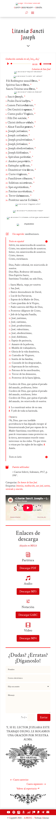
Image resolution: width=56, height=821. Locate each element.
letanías (19, 485)
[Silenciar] (40, 64)
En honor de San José (27, 482)
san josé (39, 485)
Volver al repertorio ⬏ (28, 788)
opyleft (13, 817)
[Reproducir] (8, 63)
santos (47, 485)
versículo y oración (14, 489)
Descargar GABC (28, 615)
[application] (28, 63)
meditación (30, 485)
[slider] (46, 63)
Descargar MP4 (28, 638)
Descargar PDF (28, 568)
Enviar (44, 717)
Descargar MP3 (28, 591)
